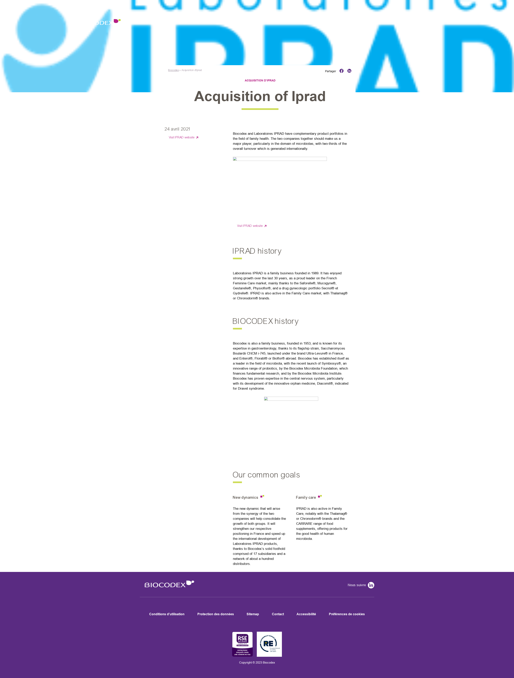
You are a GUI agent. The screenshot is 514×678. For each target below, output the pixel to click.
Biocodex (173, 70)
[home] (168, 590)
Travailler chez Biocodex (241, 22)
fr (114, 8)
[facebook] (340, 71)
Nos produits (204, 22)
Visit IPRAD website (182, 137)
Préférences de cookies (347, 614)
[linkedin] (348, 71)
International (175, 22)
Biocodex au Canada (142, 22)
